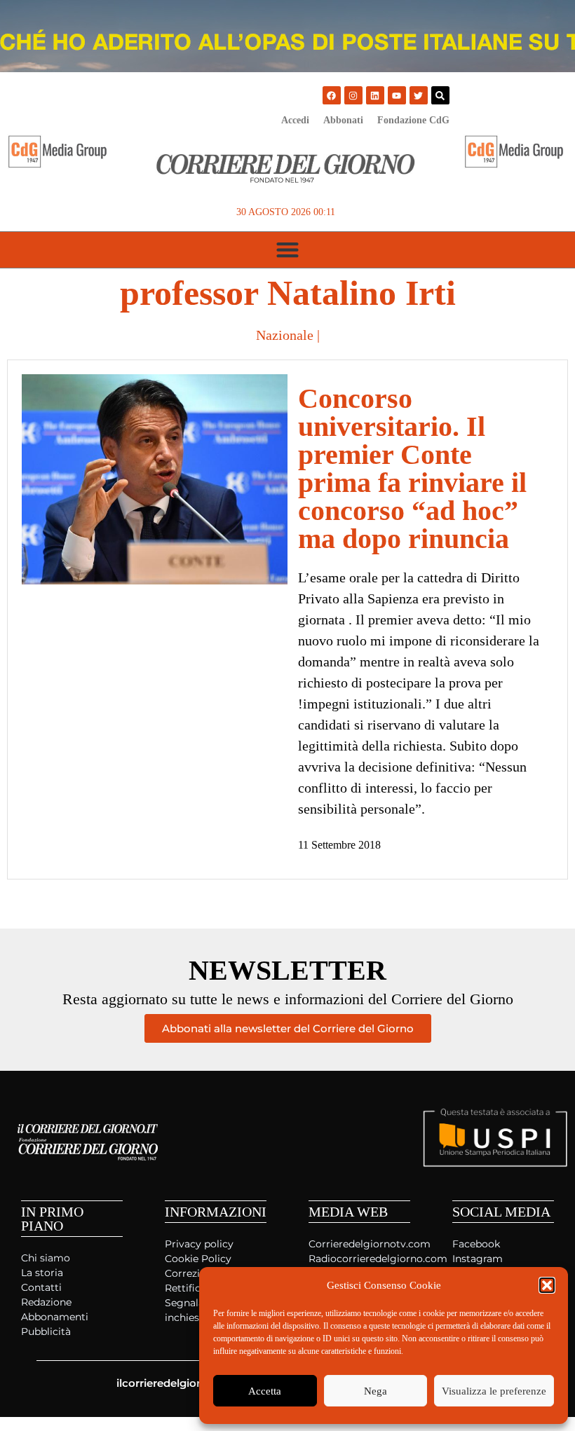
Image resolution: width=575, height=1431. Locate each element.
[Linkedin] (375, 95)
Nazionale (284, 335)
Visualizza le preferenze (494, 1391)
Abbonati (343, 120)
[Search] (440, 95)
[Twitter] (419, 95)
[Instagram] (353, 95)
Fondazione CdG (413, 120)
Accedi (295, 120)
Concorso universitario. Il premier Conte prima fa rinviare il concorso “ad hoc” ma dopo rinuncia (412, 468)
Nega (375, 1391)
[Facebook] (332, 95)
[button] (547, 1285)
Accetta (264, 1391)
